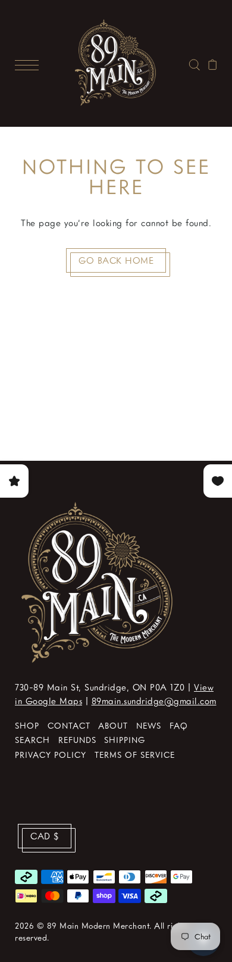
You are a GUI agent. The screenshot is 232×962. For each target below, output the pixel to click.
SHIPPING (124, 740)
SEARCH (32, 740)
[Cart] (212, 63)
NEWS (148, 725)
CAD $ (44, 835)
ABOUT (113, 725)
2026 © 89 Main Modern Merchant (82, 925)
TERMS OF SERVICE (135, 754)
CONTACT (69, 725)
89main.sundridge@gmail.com (154, 700)
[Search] (194, 63)
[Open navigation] (30, 63)
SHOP (27, 725)
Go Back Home (116, 260)
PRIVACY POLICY (50, 754)
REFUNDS (77, 740)
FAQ (179, 725)
